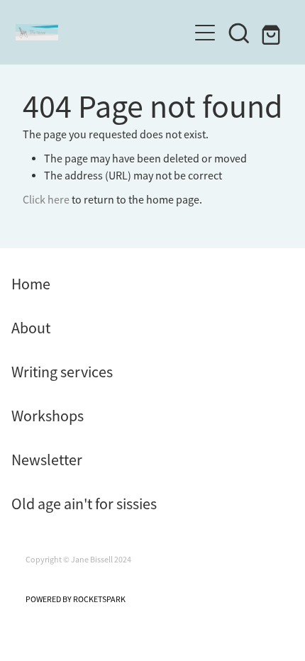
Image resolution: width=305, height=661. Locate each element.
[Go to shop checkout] (273, 33)
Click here (46, 200)
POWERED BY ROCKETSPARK (76, 599)
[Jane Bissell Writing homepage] (102, 32)
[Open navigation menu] (205, 33)
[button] (239, 33)
